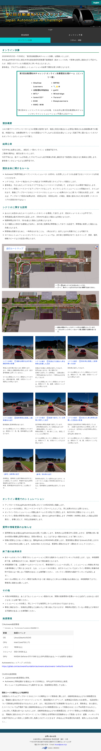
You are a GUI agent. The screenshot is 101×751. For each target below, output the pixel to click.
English (96, 3)
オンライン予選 (76, 35)
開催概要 (25, 35)
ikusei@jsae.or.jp (61, 744)
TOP (50, 30)
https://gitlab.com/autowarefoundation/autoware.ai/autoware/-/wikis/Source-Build (37, 666)
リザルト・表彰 (75, 40)
